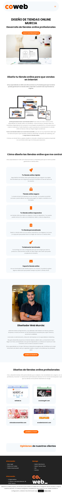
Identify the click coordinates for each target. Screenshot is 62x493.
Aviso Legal (10, 464)
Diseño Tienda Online (40, 466)
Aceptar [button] (41, 491)
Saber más (47, 491)
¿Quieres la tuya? (31, 432)
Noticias (36, 470)
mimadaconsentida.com (18, 423)
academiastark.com (44, 423)
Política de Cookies (12, 466)
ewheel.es (18, 401)
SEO (35, 468)
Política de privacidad (13, 468)
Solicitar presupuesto (31, 33)
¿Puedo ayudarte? (31, 355)
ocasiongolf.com (44, 401)
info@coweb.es (12, 479)
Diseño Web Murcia (39, 464)
